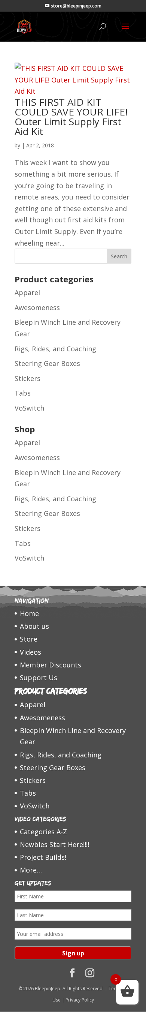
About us (34, 626)
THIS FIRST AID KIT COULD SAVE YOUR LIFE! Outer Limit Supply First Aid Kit (71, 116)
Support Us (38, 677)
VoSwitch (29, 407)
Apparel (27, 292)
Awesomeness (37, 307)
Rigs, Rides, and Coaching (55, 348)
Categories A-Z (43, 831)
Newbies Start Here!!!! (54, 844)
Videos (30, 652)
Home (29, 613)
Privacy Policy (80, 1000)
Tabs (23, 392)
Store (28, 638)
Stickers (27, 378)
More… (31, 869)
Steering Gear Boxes (47, 363)
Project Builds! (43, 857)
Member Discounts (50, 664)
